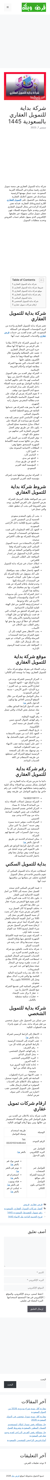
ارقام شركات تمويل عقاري (25, 304)
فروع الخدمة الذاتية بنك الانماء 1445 (25, 1216)
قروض (26, 1204)
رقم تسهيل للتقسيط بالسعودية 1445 (24, 1212)
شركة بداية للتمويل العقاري (25, 284)
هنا (24, 703)
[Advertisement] (25, 42)
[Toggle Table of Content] (40, 280)
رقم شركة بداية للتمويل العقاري (27, 294)
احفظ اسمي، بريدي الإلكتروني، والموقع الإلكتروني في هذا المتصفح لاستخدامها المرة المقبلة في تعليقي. (24, 1297)
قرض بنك (15, 1476)
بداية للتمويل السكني (23, 298)
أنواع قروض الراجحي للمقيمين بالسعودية (26, 1440)
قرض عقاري (36, 1204)
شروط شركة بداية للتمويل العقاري (28, 287)
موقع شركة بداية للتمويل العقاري (28, 291)
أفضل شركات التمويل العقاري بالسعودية (23, 1208)
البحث (43, 1379)
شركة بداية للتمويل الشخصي (26, 301)
